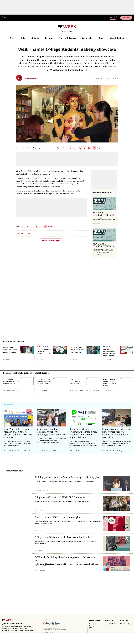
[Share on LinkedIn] (84, 148)
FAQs (91, 628)
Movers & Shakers (67, 38)
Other (101, 38)
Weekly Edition (117, 38)
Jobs (23, 38)
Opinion (35, 38)
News (12, 38)
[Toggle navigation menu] (3, 17)
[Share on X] (80, 148)
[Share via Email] (89, 148)
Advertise (108, 626)
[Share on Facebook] (75, 148)
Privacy (91, 626)
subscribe (126, 17)
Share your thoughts (51, 241)
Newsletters (124, 626)
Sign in (112, 17)
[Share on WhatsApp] (70, 148)
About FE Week (110, 624)
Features (49, 38)
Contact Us (93, 624)
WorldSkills (87, 38)
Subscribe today (125, 624)
